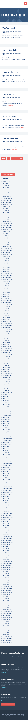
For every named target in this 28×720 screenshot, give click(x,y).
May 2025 (5, 212)
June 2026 (5, 185)
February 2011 (6, 507)
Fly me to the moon (10, 72)
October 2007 (6, 590)
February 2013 (6, 457)
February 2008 (6, 582)
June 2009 (5, 548)
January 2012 (6, 484)
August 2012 (5, 469)
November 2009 (6, 538)
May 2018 (5, 388)
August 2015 (5, 394)
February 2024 (6, 244)
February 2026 (6, 194)
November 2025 (6, 200)
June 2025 (5, 210)
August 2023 (5, 256)
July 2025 (5, 208)
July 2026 (5, 183)
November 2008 (6, 563)
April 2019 (5, 365)
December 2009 (6, 536)
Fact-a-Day (3, 700)
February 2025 (6, 219)
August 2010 (5, 519)
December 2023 (6, 248)
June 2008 (5, 573)
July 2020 (5, 333)
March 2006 (5, 630)
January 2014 (6, 434)
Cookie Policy (16, 715)
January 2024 (6, 246)
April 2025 (5, 215)
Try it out (3, 657)
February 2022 (6, 294)
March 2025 (5, 217)
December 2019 (6, 348)
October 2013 (6, 440)
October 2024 (6, 227)
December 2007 (6, 586)
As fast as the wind (10, 116)
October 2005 (6, 640)
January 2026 (6, 196)
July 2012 (5, 471)
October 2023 (6, 252)
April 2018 (5, 390)
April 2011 (5, 502)
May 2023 (5, 263)
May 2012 (5, 475)
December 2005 (6, 636)
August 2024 (5, 231)
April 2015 (5, 402)
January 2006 (6, 634)
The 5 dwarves (8, 94)
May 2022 (5, 288)
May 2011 (5, 500)
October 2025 (6, 202)
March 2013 (5, 454)
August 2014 (5, 419)
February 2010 (6, 532)
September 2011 (6, 492)
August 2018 (5, 381)
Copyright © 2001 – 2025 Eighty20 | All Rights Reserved (13, 714)
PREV (3, 158)
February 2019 (6, 369)
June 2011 (5, 498)
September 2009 (6, 542)
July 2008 (5, 571)
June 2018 (5, 386)
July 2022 (5, 283)
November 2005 (6, 638)
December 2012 (6, 461)
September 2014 (6, 417)
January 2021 (6, 321)
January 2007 (6, 609)
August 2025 (5, 206)
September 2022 (6, 279)
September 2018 (6, 379)
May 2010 (5, 525)
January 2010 (6, 534)
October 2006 (6, 615)
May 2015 (5, 400)
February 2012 (6, 482)
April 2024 (5, 240)
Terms (3, 715)
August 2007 (5, 594)
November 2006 (6, 613)
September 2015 (6, 392)
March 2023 (5, 267)
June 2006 (5, 623)
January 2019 (6, 371)
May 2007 (5, 601)
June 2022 (5, 285)
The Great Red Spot (10, 138)
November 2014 (6, 413)
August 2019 (5, 356)
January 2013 (6, 459)
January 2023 (6, 271)
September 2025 (6, 204)
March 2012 (5, 479)
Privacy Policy (9, 715)
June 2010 (5, 523)
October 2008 (6, 565)
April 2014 (5, 427)
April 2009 (5, 553)
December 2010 (6, 511)
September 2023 (6, 254)
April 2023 (5, 265)
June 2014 (5, 423)
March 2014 (5, 429)
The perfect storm (18, 119)
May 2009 (5, 550)
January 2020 (6, 346)
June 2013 (5, 448)
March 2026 (5, 192)
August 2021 (5, 306)
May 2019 (5, 363)
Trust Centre (23, 715)
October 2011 (6, 490)
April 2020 (5, 340)
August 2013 (5, 444)
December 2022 (6, 273)
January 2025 (6, 221)
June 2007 (5, 598)
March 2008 (5, 580)
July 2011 (5, 496)
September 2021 (6, 304)
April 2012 (5, 477)
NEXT (21, 158)
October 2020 (6, 327)
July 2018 (5, 384)
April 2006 (5, 628)
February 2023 (6, 269)
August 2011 (5, 494)
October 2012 (6, 465)
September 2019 (6, 354)
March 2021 (5, 317)
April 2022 (5, 290)
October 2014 (6, 415)
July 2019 (5, 359)
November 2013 (6, 438)
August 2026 (5, 181)
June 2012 (5, 473)
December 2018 (6, 373)
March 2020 (5, 342)
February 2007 (6, 607)
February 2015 (6, 407)
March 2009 (5, 555)
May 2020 (5, 338)
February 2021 (6, 319)
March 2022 (5, 292)
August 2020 (5, 331)
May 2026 (5, 187)
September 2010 (6, 517)
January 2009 (6, 559)
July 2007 (5, 596)
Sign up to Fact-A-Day (8, 174)
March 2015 (5, 404)
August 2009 (5, 544)
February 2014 (6, 432)
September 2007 (6, 592)
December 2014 (6, 411)
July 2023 (5, 258)
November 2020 (6, 325)
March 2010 (5, 530)
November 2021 (6, 300)
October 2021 (6, 302)
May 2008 (5, 575)
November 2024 (6, 225)
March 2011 (5, 505)
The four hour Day (10, 28)
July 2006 (5, 621)
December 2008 (6, 561)
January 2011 (6, 509)
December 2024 (6, 223)
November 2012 (6, 463)
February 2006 (6, 632)
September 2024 (6, 229)
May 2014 (5, 425)
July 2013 (5, 446)
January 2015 (6, 409)
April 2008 (5, 578)
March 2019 (5, 367)
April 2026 (5, 190)
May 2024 (5, 238)
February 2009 (6, 557)
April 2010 (5, 527)
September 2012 (6, 467)
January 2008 (6, 584)
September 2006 (6, 617)
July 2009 (5, 546)
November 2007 (6, 588)
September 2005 (6, 642)
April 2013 (5, 452)
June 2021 (5, 311)
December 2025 (6, 198)
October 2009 (6, 540)
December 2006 (6, 611)
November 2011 (6, 488)
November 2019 (6, 350)
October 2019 (6, 352)
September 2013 (6, 442)
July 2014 (5, 421)
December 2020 (6, 323)
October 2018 (6, 377)
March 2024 (5, 242)
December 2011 (6, 486)
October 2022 (6, 277)
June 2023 (5, 260)
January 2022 (6, 296)
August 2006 (5, 619)
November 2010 (6, 513)
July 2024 (5, 233)
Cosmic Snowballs (9, 50)
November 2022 (6, 275)
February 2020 (6, 344)
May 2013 (5, 450)
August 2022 (5, 281)
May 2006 (5, 626)
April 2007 (5, 603)
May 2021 (5, 313)
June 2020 (5, 336)
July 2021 (5, 308)
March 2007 (5, 605)
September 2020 (6, 329)
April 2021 (5, 315)
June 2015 (5, 398)
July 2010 (5, 521)
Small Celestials (18, 31)
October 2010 (6, 515)
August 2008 (5, 569)
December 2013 (6, 436)
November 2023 (6, 250)
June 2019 (5, 361)
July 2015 (5, 396)
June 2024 (5, 235)
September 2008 (6, 567)
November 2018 (6, 375)
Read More (19, 39)
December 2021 (6, 298)
